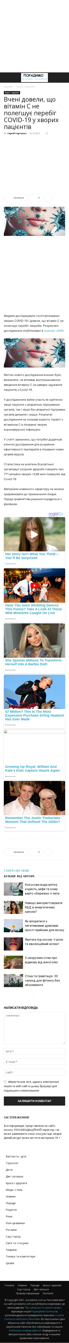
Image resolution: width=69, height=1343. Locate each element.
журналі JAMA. (54, 330)
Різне (9, 1216)
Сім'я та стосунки (17, 1243)
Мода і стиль (14, 1190)
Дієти (9, 1170)
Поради (11, 1203)
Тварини (11, 1250)
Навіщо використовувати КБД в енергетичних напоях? (43, 907)
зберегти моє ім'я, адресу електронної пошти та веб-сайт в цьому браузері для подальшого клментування (31, 1086)
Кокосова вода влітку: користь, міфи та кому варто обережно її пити (42, 889)
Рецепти (11, 1210)
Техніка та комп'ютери (20, 1256)
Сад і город (13, 1236)
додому (8, 86)
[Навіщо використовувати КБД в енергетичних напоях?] (13, 907)
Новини (11, 1196)
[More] (48, 198)
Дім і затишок (14, 1176)
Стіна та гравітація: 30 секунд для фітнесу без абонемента (42, 980)
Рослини (11, 1230)
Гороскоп (12, 1163)
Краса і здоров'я (26, 86)
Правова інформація (27, 1293)
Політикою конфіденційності (25, 1330)
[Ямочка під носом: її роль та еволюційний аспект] (13, 944)
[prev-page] (30, 994)
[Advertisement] (34, 36)
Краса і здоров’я (52, 1285)
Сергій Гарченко (16, 133)
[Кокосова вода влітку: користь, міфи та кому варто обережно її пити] (13, 889)
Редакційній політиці (43, 1311)
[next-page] (36, 994)
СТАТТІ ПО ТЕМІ (16, 870)
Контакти (48, 1293)
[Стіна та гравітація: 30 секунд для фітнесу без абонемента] (13, 980)
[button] (6, 77)
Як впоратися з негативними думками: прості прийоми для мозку (44, 925)
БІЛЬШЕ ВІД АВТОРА (19, 876)
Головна (9, 1285)
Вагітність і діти (16, 1156)
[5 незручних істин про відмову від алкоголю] (13, 962)
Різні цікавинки (15, 1223)
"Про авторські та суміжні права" (42, 1307)
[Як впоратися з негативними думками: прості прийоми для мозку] (13, 925)
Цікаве (10, 1263)
